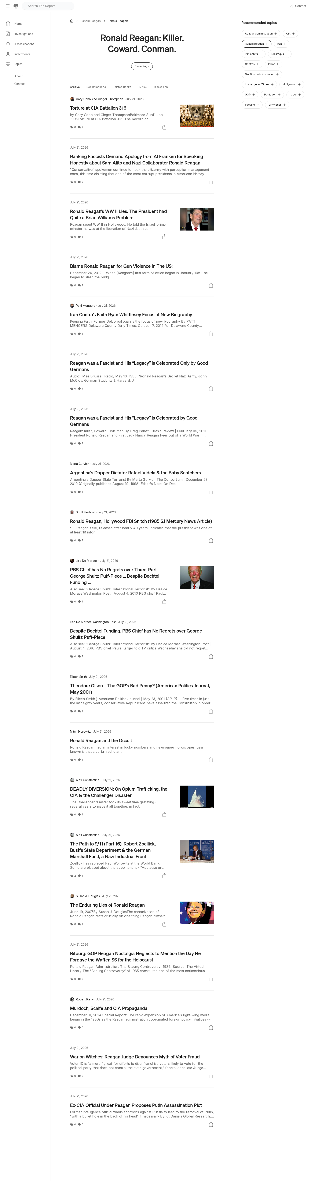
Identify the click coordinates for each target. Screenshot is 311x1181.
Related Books (122, 86)
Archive (75, 86)
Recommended (96, 86)
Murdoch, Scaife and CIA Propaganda (108, 1008)
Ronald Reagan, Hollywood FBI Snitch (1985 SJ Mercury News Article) (141, 521)
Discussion (161, 86)
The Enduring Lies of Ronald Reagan (107, 905)
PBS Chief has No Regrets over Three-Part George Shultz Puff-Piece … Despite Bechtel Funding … (114, 575)
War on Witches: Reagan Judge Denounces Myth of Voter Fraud (135, 1056)
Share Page (142, 66)
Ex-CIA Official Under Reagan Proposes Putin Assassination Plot (136, 1105)
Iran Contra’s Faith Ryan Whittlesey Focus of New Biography (131, 314)
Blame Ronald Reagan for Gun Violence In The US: (121, 266)
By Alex (142, 86)
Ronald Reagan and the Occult (101, 740)
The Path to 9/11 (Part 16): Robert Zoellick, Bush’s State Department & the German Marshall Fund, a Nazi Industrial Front (113, 850)
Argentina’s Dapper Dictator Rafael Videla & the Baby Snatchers (135, 472)
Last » (141, 1152)
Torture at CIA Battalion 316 (98, 108)
